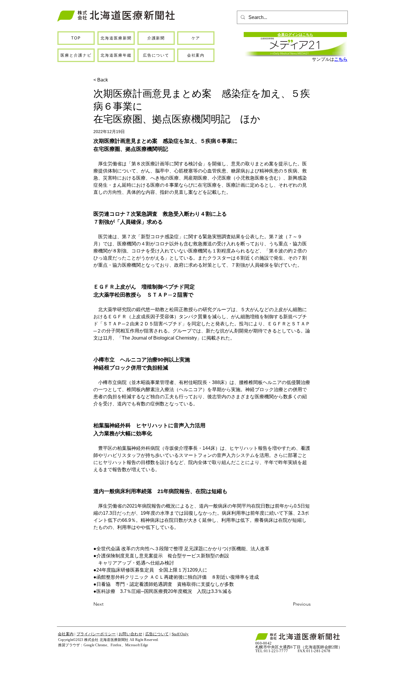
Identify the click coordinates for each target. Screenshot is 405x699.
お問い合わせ (130, 634)
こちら (340, 59)
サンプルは (323, 59)
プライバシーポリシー (96, 634)
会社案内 (66, 634)
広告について (157, 634)
